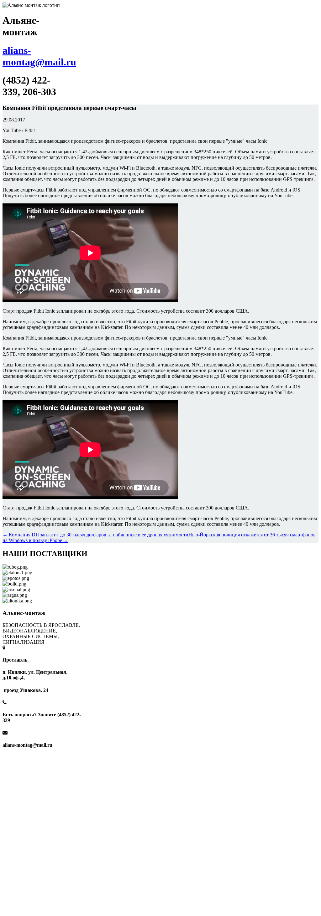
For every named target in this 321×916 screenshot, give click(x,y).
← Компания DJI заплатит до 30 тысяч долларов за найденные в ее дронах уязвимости (95, 534)
